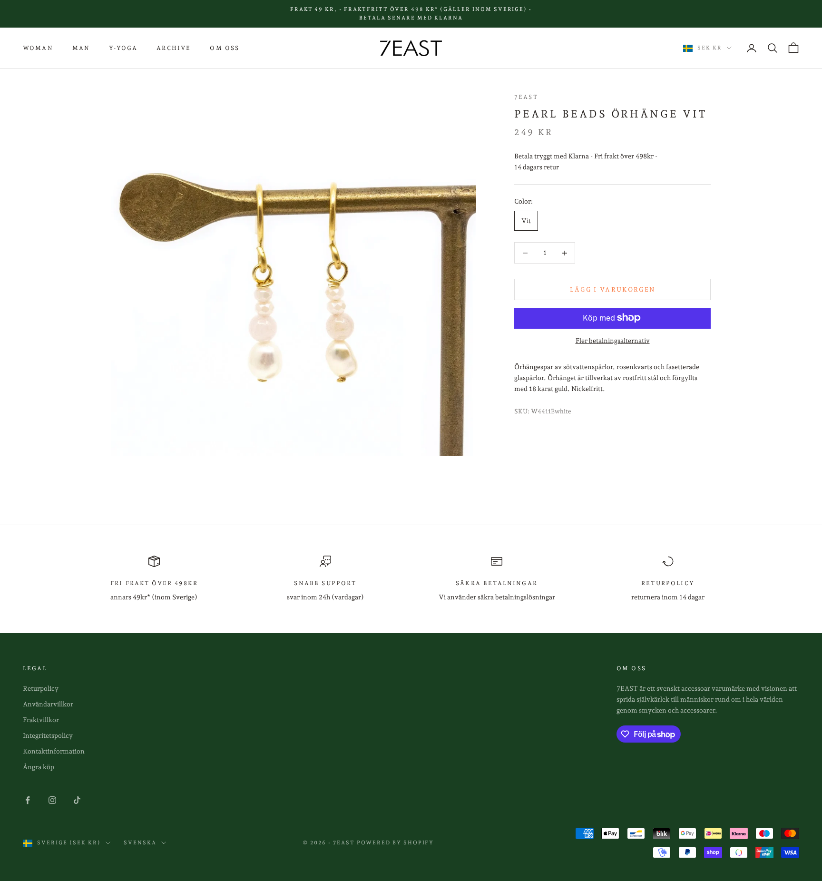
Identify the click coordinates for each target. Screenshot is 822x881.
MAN (81, 48)
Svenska (140, 843)
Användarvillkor (48, 704)
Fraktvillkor (41, 720)
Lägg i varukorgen (613, 289)
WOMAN (38, 48)
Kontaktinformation (54, 751)
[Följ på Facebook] (27, 800)
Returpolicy (41, 688)
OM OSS (224, 48)
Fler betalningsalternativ (613, 340)
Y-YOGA (123, 48)
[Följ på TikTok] (77, 800)
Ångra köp (38, 767)
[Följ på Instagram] (52, 800)
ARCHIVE (174, 48)
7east (526, 97)
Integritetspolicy (48, 735)
